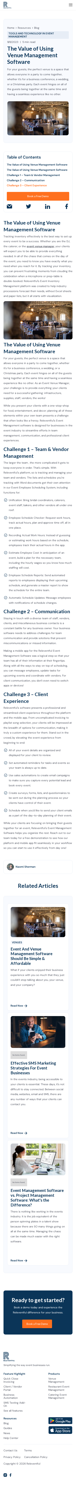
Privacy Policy (12, 1457)
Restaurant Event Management (58, 1388)
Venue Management (56, 1380)
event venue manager (40, 246)
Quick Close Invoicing (11, 1380)
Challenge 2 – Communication (26, 180)
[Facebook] (10, 1475)
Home (10, 27)
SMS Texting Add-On (15, 1404)
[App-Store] (60, 1430)
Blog (36, 27)
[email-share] (9, 206)
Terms (28, 1450)
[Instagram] (5, 1475)
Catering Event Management (57, 1396)
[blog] (38, 922)
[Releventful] (7, 5)
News (7, 1433)
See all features (13, 1410)
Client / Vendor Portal (13, 1388)
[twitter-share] (28, 206)
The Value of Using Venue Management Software (37, 164)
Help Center (11, 1438)
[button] (70, 5)
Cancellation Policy (36, 1457)
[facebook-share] (66, 206)
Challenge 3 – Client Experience (27, 185)
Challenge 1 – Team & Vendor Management (33, 175)
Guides (8, 1428)
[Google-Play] (60, 1420)
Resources (24, 27)
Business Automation (11, 1396)
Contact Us (10, 1450)
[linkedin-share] (47, 206)
